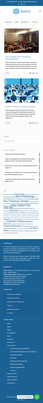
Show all (35, 22)
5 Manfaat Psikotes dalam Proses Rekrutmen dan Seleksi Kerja (20, 180)
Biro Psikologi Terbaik (15, 201)
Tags (16, 22)
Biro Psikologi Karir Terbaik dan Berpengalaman (18, 58)
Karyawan (13, 210)
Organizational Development (15, 302)
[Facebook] (19, 4)
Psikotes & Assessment (14, 294)
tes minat (26, 228)
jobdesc (31, 208)
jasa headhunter (7, 203)
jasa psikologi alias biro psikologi (20, 203)
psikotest (29, 221)
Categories (8, 22)
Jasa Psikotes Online (13, 298)
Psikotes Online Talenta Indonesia (15, 154)
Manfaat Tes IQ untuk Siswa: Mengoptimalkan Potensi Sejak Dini (21, 166)
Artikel (9, 323)
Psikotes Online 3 (12, 380)
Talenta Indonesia (12, 226)
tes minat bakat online (15, 231)
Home (9, 336)
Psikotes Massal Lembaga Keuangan (20, 106)
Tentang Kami (11, 383)
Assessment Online (9, 197)
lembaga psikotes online (32, 213)
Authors (25, 22)
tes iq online (20, 228)
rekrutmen (7, 224)
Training (9, 305)
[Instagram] (21, 4)
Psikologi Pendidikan (13, 309)
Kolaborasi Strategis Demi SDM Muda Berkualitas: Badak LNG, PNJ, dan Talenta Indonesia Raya (20, 160)
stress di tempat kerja (27, 224)
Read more (34, 73)
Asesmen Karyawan (8, 194)
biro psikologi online (20, 199)
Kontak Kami (11, 342)
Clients (9, 326)
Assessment (19, 194)
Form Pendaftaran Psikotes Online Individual (23, 351)
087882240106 (12, 1)
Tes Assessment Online (29, 226)
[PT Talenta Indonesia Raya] (21, 11)
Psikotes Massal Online (25, 219)
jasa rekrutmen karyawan (21, 208)
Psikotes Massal (14, 219)
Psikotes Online (15, 221)
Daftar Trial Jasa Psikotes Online (20, 348)
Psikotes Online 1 (12, 373)
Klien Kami (10, 339)
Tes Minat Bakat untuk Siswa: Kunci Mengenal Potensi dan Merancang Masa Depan (21, 173)
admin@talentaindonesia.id (28, 1)
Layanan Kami (11, 345)
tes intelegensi (11, 228)
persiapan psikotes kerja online (17, 217)
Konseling (10, 313)
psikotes (6, 219)
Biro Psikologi (25, 196)
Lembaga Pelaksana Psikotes (17, 213)
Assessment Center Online (32, 194)
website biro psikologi (12, 233)
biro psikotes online (34, 201)
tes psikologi (26, 231)
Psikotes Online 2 (12, 376)
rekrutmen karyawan (16, 224)
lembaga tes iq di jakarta (9, 215)
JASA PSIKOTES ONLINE (16, 207)
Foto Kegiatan (11, 333)
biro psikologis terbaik (32, 199)
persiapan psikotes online (31, 217)
